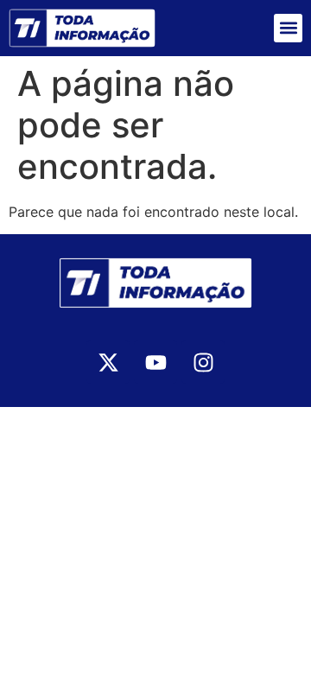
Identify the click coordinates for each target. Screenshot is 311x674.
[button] (288, 28)
